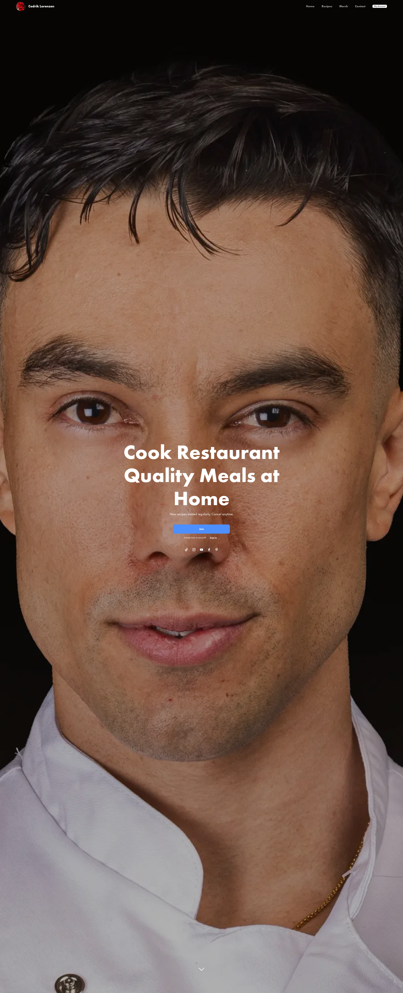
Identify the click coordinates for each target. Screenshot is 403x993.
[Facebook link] (209, 549)
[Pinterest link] (216, 549)
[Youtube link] (201, 549)
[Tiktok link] (186, 549)
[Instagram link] (194, 549)
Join (201, 529)
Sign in (213, 537)
